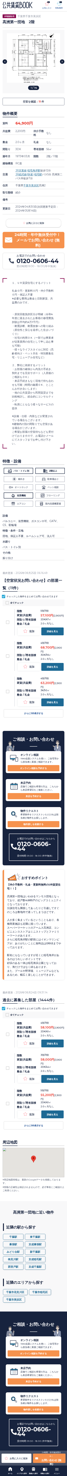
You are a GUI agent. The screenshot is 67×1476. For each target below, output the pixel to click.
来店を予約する (33, 796)
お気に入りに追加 (35, 223)
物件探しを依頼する (33, 824)
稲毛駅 (38, 174)
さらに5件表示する (33, 713)
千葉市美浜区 (31, 185)
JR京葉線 (21, 170)
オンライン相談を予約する (33, 768)
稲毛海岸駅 (33, 170)
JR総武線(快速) (24, 174)
